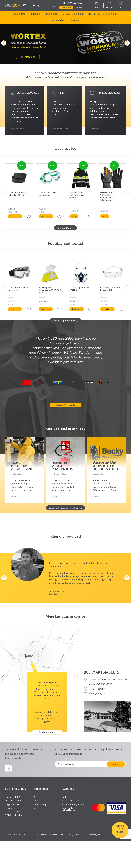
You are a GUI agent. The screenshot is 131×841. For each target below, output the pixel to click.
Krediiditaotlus (12, 811)
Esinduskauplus (41, 804)
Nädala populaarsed (65, 320)
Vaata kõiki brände (65, 405)
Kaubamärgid (59, 20)
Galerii (36, 808)
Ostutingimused (13, 800)
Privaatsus (11, 808)
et (24, 5)
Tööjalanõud (50, 14)
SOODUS (75, 20)
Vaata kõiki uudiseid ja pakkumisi (65, 507)
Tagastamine (12, 804)
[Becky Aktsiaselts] (13, 5)
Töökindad (20, 14)
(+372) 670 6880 (97, 688)
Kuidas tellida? (12, 797)
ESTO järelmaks (13, 815)
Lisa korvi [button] (15, 216)
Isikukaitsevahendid (73, 14)
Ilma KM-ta (79, 7)
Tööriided (34, 14)
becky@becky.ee (97, 693)
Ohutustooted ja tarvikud (102, 14)
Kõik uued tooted (65, 227)
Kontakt (37, 797)
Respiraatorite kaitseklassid (69, 809)
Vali (74, 216)
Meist (36, 800)
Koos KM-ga (66, 7)
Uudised (66, 797)
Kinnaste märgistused (73, 804)
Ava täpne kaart (47, 731)
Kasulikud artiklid (70, 800)
